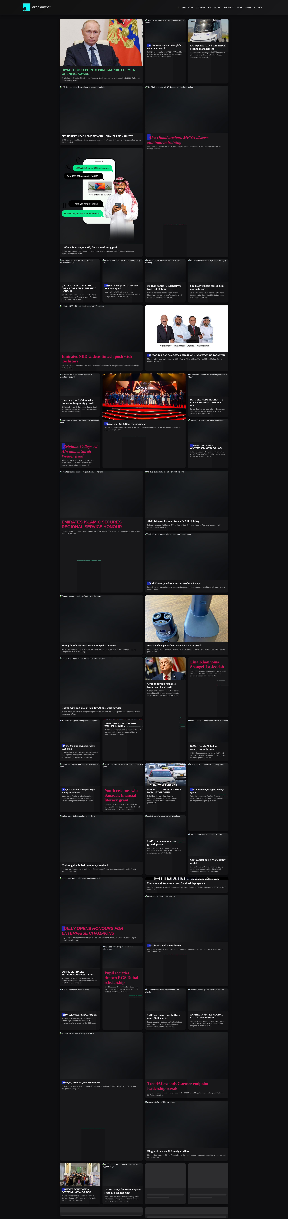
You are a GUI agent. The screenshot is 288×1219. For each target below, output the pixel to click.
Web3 (239, 7)
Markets (229, 7)
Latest (217, 7)
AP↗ (260, 7)
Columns (200, 7)
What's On (187, 7)
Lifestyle (250, 7)
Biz (209, 7)
